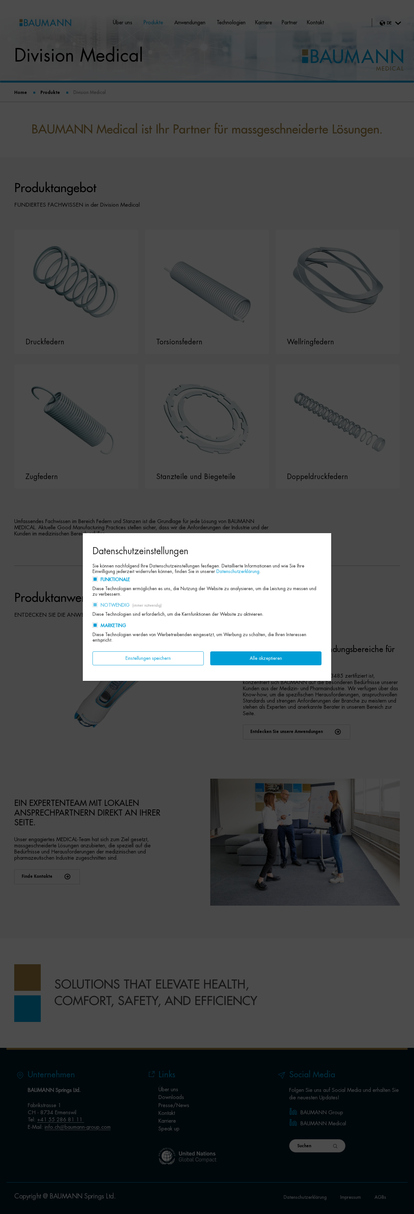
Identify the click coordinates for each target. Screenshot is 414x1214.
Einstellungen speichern (148, 658)
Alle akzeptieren (266, 658)
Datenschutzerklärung (237, 571)
